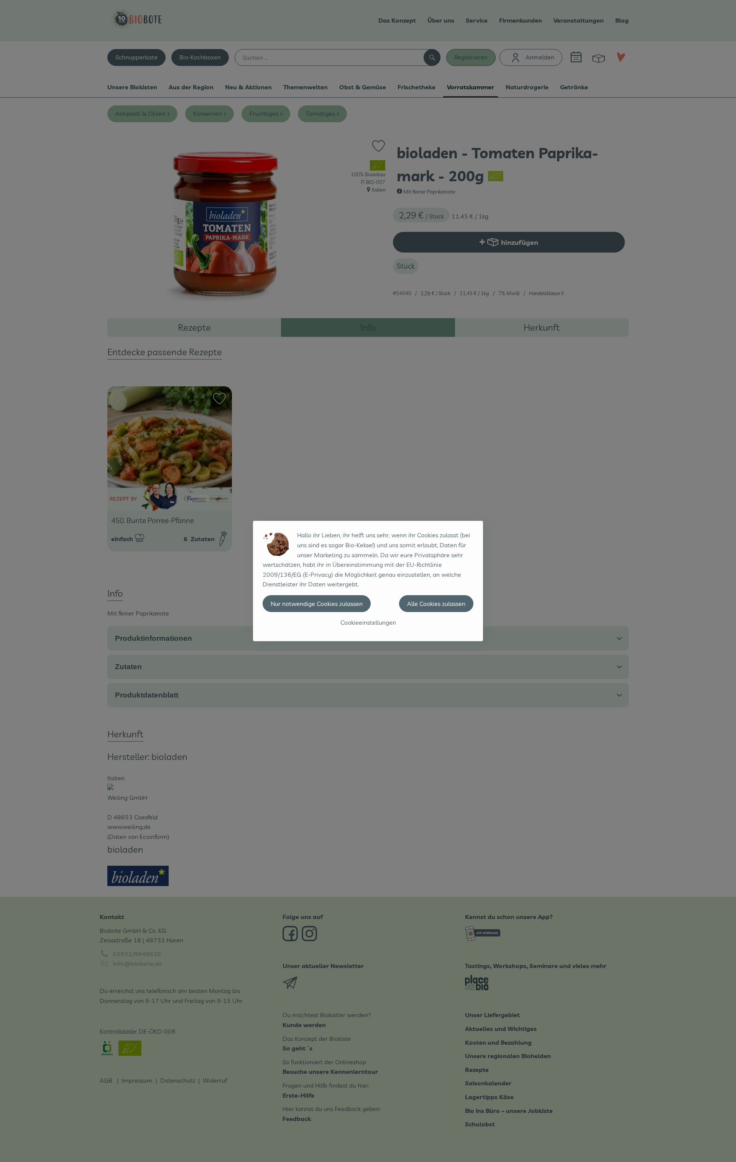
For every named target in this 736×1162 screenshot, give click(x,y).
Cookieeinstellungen (368, 622)
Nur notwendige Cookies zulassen (317, 603)
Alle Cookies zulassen (436, 603)
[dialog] (368, 581)
